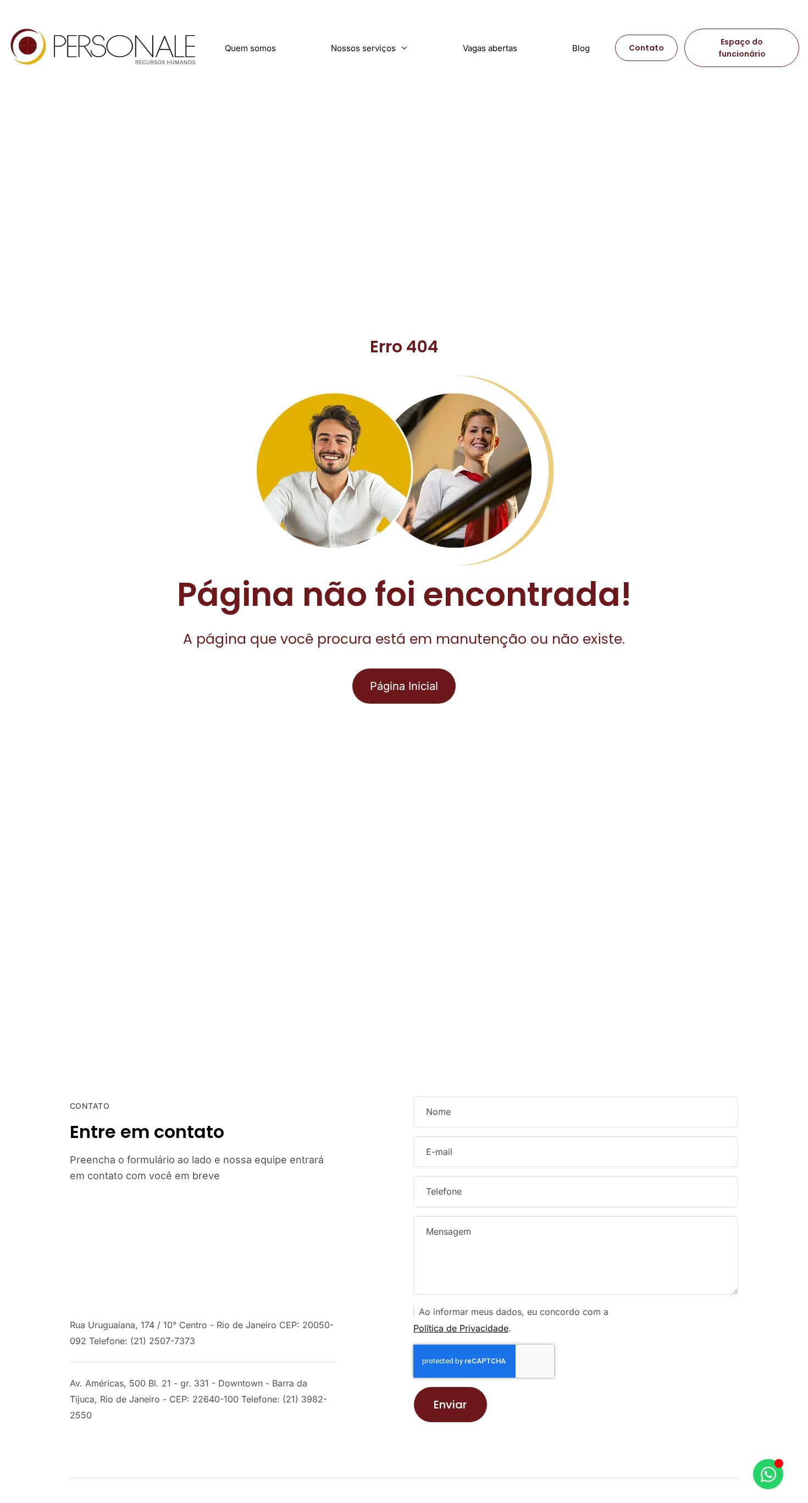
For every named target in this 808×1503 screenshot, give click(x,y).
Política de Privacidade (460, 1328)
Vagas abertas (490, 48)
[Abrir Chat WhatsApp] (768, 1474)
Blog (581, 48)
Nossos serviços (363, 48)
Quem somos (250, 48)
